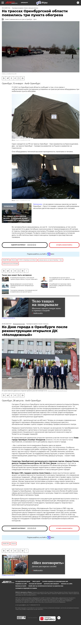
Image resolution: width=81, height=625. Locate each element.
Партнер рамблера (32, 617)
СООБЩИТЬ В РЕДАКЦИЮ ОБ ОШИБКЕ (26, 588)
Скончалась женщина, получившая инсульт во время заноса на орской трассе (23, 291)
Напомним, (37, 204)
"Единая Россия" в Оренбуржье (57, 390)
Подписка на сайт (21, 583)
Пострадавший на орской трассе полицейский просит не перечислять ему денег (62, 279)
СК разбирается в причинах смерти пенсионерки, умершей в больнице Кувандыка (60, 285)
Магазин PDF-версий (35, 583)
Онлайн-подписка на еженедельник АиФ (55, 581)
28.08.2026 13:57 (6, 324)
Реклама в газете (20, 586)
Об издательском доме (22, 581)
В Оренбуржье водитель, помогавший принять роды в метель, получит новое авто (24, 278)
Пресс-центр (36, 581)
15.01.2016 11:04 (6, 8)
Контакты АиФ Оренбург (51, 583)
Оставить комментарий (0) (64, 528)
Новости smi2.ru (8, 318)
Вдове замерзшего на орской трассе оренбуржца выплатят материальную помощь (22, 285)
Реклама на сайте (66, 583)
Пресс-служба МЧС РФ (9, 73)
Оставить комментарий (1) (64, 245)
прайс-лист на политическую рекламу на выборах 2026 (45, 586)
